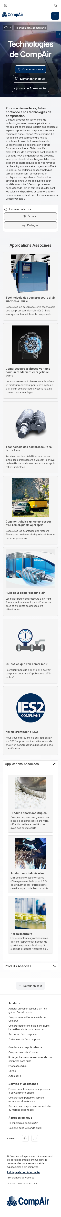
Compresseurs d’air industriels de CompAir (27, 1019)
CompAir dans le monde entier (25, 1127)
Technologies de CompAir (23, 1122)
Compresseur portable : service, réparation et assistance (26, 1099)
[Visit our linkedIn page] (25, 1138)
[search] (55, 5)
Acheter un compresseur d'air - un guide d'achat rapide (27, 1010)
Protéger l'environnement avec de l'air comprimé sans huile (30, 1059)
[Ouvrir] (55, 16)
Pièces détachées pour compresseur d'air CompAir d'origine (29, 1091)
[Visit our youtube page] (34, 1138)
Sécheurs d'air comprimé (22, 1034)
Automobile (14, 1075)
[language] (5, 5)
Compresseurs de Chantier (23, 1052)
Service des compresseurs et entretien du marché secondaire (30, 1108)
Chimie (12, 1070)
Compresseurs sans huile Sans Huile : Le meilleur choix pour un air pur (29, 1027)
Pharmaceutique (17, 1065)
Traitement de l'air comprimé (24, 1039)
